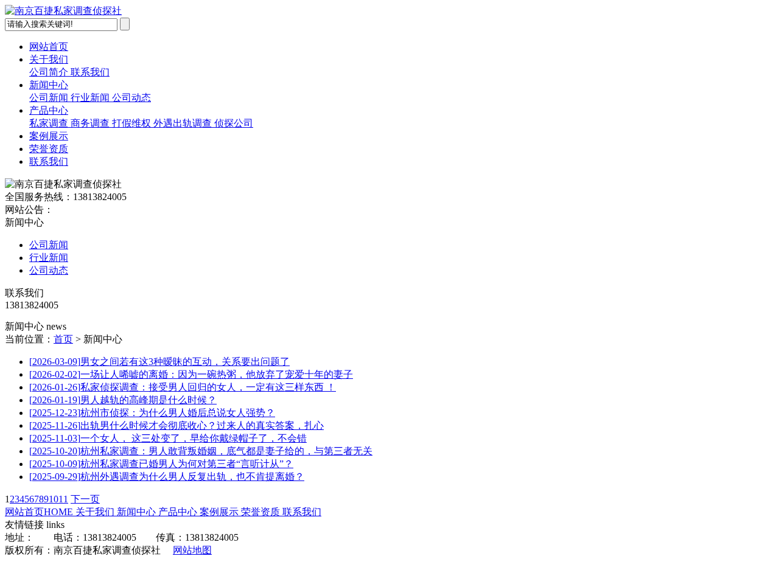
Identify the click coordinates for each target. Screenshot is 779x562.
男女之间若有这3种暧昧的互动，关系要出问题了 (159, 361)
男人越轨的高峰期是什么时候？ (123, 400)
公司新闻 (50, 97)
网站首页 (48, 46)
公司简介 (50, 72)
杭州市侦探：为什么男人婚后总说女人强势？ (152, 413)
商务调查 (91, 123)
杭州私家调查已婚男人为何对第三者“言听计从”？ (161, 464)
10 (53, 499)
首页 (63, 339)
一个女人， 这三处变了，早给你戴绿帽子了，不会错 (168, 438)
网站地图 (192, 550)
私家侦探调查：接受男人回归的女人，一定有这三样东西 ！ (182, 387)
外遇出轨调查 (183, 123)
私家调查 (50, 123)
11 (63, 499)
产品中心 (48, 110)
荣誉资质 (48, 149)
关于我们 (48, 59)
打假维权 (132, 123)
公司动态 (131, 97)
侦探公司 (233, 123)
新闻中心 (48, 85)
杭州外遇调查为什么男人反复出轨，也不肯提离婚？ (166, 476)
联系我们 (90, 72)
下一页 (85, 499)
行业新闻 (91, 97)
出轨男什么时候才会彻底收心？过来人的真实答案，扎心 (176, 425)
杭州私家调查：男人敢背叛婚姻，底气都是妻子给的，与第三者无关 (200, 451)
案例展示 (48, 136)
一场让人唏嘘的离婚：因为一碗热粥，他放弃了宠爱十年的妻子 (191, 374)
